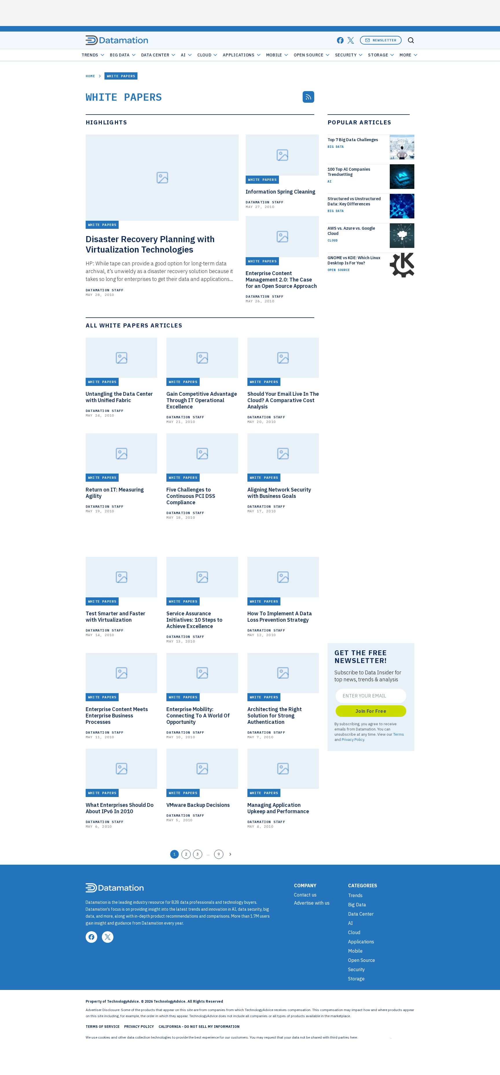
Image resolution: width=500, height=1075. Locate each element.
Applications (238, 55)
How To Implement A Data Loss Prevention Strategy (279, 616)
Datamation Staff (105, 290)
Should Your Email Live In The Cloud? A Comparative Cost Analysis (283, 400)
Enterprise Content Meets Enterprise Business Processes (117, 715)
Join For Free (371, 711)
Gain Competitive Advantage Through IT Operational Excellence (201, 400)
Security (346, 55)
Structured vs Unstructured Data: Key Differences (354, 201)
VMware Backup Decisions (198, 805)
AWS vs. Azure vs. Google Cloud (351, 231)
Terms (398, 734)
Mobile (274, 55)
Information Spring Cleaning (280, 192)
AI (183, 55)
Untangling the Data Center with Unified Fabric (119, 397)
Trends (90, 55)
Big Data (120, 55)
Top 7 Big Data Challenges (353, 139)
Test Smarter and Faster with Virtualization (115, 616)
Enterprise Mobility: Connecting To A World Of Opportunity (198, 715)
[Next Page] (230, 854)
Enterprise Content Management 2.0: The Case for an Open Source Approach (281, 279)
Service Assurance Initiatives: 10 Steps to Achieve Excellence (194, 619)
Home (90, 76)
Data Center (155, 55)
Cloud (204, 55)
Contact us (305, 894)
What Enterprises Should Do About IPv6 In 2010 (120, 808)
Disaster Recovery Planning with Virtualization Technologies (150, 244)
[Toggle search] (410, 40)
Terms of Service (103, 1026)
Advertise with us (312, 903)
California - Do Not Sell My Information (199, 1026)
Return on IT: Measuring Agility (115, 493)
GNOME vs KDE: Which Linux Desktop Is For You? (354, 260)
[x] (350, 40)
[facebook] (340, 40)
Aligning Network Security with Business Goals (279, 493)
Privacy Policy (353, 739)
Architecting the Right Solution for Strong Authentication (274, 715)
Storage (378, 55)
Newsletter (384, 40)
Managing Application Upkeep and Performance (278, 808)
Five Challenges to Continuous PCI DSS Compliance (190, 496)
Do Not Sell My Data (375, 1037)
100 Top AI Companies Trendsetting (349, 172)
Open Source (308, 55)
